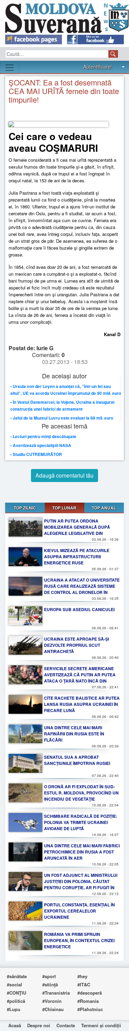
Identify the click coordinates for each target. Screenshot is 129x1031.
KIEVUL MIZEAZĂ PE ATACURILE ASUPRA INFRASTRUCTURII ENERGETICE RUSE (76, 556)
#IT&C (83, 984)
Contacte (65, 1025)
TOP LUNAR (64, 508)
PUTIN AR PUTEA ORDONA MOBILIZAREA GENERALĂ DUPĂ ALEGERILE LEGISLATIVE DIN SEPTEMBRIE (77, 530)
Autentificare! (97, 66)
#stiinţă (50, 984)
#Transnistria (56, 992)
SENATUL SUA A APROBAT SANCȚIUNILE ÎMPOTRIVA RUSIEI (77, 760)
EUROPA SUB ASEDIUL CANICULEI (79, 609)
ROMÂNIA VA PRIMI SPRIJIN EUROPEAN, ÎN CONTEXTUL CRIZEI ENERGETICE (79, 940)
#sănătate (17, 976)
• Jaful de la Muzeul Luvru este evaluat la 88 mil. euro (61, 418)
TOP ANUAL (104, 508)
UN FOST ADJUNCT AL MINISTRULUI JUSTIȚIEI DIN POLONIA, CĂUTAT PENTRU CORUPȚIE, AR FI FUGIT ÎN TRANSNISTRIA (80, 884)
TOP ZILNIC (25, 508)
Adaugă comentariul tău (64, 475)
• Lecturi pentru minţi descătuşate (43, 436)
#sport (49, 976)
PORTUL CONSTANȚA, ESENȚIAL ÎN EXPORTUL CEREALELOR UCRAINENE (79, 911)
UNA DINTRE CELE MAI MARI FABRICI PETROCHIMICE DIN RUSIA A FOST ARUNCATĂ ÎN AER (82, 852)
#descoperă (89, 992)
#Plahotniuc (90, 1009)
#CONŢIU (16, 992)
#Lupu (13, 1009)
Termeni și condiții (101, 1025)
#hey (82, 976)
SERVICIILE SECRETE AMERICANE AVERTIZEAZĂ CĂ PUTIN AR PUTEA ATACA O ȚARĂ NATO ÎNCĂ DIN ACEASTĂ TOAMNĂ (80, 677)
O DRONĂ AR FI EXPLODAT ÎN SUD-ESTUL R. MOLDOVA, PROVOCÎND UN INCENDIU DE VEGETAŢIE (81, 792)
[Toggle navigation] (9, 68)
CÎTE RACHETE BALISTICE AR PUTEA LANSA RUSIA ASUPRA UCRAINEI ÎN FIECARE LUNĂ (82, 704)
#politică (16, 1001)
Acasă (14, 1025)
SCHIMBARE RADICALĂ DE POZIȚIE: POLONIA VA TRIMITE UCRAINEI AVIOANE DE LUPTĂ (80, 822)
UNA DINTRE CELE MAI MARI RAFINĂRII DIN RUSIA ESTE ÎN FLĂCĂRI (74, 733)
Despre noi (38, 1025)
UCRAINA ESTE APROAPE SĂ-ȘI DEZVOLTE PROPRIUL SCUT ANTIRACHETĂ (76, 645)
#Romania (88, 1001)
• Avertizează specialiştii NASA (40, 445)
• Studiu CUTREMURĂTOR (36, 454)
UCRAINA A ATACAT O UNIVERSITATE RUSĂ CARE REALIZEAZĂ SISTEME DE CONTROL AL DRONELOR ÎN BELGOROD (82, 589)
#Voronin (52, 1001)
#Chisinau (53, 1009)
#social (14, 984)
